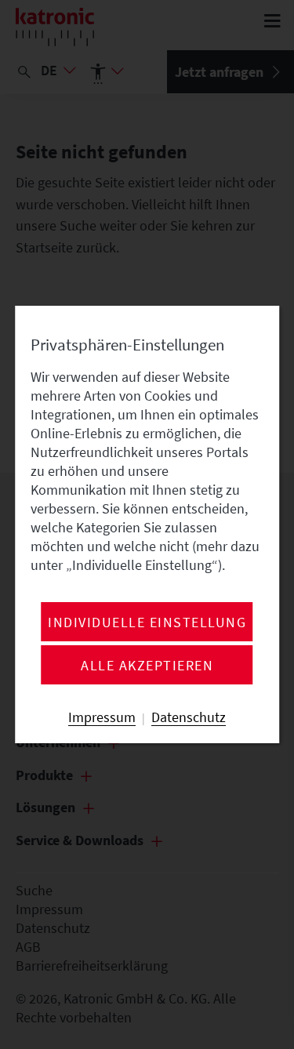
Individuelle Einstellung (147, 622)
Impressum (102, 717)
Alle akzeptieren (147, 665)
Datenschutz (188, 717)
